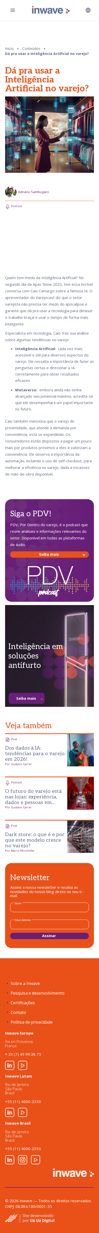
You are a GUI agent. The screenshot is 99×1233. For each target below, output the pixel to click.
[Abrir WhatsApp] (86, 1220)
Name (17, 903)
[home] (49, 10)
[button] (88, 10)
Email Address (22, 920)
